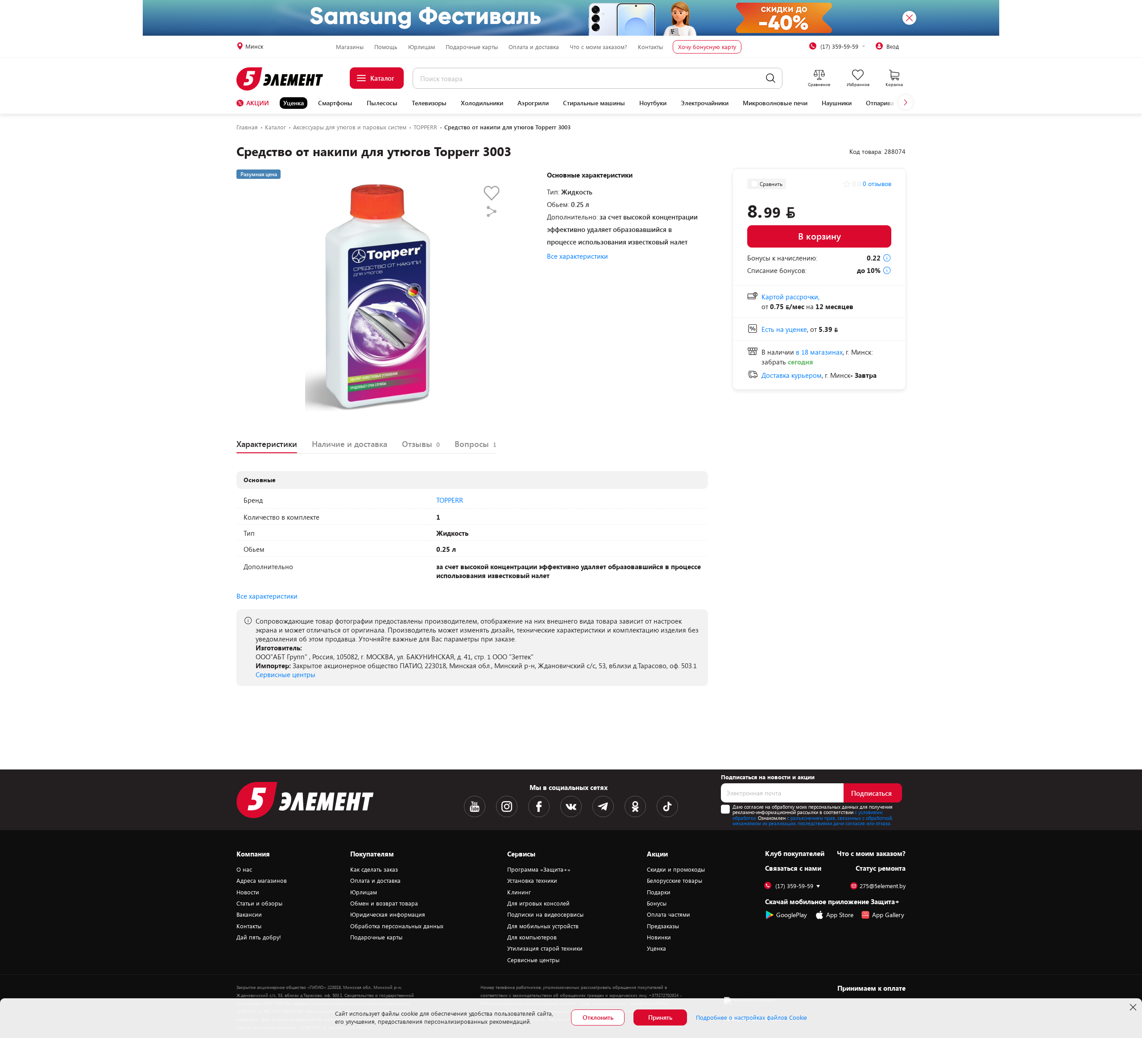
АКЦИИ (257, 103)
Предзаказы (663, 926)
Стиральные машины (594, 103)
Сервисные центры (285, 674)
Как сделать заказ (374, 869)
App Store (839, 914)
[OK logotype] (635, 806)
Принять (660, 1017)
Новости (247, 892)
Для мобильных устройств (543, 926)
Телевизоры (429, 103)
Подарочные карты (472, 47)
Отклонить (598, 1017)
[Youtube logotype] (474, 806)
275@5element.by (883, 886)
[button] (905, 102)
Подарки (658, 892)
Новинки (659, 937)
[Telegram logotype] (603, 806)
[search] (771, 78)
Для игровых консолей (538, 903)
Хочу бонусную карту (707, 47)
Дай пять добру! (258, 937)
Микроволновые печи (775, 103)
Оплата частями (668, 914)
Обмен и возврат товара (384, 903)
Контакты (650, 47)
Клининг (519, 892)
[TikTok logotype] (667, 806)
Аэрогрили (533, 103)
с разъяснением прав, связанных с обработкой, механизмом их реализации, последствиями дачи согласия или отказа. (812, 821)
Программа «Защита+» (539, 869)
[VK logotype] (571, 806)
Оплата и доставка (534, 47)
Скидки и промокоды (676, 869)
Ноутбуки (652, 103)
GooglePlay (791, 914)
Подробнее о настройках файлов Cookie (751, 1017)
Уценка (293, 103)
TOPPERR (449, 500)
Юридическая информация (387, 914)
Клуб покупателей (794, 853)
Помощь (385, 47)
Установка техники (532, 881)
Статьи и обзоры (259, 903)
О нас (244, 869)
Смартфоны (335, 103)
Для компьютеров (532, 937)
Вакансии (249, 914)
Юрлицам (421, 47)
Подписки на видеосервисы (545, 914)
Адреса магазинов (261, 881)
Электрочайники (704, 103)
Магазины (350, 47)
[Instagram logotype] (506, 806)
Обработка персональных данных (396, 926)
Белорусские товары (674, 881)
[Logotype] (284, 79)
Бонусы (656, 903)
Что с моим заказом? (598, 47)
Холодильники (482, 103)
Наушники (837, 103)
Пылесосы (382, 103)
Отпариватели (886, 103)
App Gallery (888, 914)
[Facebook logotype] (539, 806)
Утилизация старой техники (545, 948)
